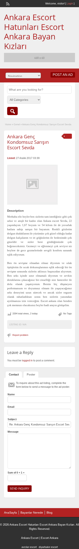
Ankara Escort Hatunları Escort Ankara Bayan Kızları (34, 31)
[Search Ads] (12, 111)
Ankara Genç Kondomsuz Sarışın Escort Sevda (28, 142)
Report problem (20, 335)
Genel (17, 124)
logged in (27, 360)
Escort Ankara (49, 538)
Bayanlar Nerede (31, 512)
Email (11, 406)
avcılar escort (29, 547)
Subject (12, 419)
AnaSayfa (10, 512)
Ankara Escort (30, 538)
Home (8, 124)
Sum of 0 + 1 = (16, 472)
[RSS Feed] (7, 3)
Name (11, 394)
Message (13, 431)
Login (70, 3)
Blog (49, 512)
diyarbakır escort (48, 547)
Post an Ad (63, 75)
